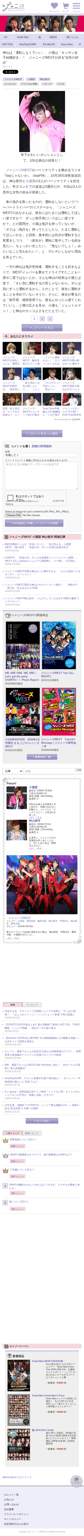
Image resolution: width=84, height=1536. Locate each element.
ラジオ (60, 84)
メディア (47, 84)
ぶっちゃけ (10, 84)
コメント (10, 460)
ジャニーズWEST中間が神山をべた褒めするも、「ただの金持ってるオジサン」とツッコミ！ (42, 573)
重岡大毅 (15, 923)
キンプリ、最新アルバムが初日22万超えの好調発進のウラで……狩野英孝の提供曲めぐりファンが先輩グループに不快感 (43, 1053)
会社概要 (9, 1509)
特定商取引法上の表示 (16, 1524)
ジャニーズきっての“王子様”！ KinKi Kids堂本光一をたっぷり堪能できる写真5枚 (71, 415)
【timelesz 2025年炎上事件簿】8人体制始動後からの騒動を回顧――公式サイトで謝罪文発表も (42, 1040)
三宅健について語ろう (22, 1169)
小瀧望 (31, 79)
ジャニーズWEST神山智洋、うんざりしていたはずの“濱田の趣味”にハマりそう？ (42, 600)
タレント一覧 (11, 1494)
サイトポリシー (12, 1519)
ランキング (32, 1005)
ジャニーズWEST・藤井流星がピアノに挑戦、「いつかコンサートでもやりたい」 (31, 365)
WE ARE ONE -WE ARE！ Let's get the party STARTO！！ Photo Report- (22, 676)
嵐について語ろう (19, 1201)
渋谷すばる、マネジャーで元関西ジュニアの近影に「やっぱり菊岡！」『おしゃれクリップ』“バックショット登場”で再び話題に (40, 1013)
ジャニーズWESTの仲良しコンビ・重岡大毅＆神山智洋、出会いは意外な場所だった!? (11, 365)
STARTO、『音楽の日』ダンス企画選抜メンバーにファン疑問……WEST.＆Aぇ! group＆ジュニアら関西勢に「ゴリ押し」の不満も (41, 559)
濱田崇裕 (31, 921)
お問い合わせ (11, 1504)
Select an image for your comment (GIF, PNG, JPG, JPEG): (37, 511)
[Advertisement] (42, 974)
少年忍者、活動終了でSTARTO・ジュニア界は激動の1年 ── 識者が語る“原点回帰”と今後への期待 (42, 1107)
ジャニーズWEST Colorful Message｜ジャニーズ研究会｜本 (58, 743)
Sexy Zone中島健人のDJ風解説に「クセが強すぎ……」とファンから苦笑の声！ (51, 416)
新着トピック (32, 1133)
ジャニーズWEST (13, 79)
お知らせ (9, 1499)
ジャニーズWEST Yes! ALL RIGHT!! (57, 674)
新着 (12, 1005)
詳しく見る (36, 817)
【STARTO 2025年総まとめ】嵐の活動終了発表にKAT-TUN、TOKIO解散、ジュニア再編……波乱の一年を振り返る (42, 1026)
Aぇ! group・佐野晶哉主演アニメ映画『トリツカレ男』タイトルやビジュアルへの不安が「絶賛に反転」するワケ (42, 1093)
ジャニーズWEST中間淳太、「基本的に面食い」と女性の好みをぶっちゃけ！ (11, 390)
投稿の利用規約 (42, 446)
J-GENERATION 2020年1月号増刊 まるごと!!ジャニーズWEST (22, 743)
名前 (7, 451)
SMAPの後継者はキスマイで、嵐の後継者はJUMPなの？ (41, 1154)
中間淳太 (64, 921)
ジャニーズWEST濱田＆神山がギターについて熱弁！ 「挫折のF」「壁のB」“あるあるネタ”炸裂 (42, 586)
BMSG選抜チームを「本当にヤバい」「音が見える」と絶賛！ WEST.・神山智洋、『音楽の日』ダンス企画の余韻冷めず (40, 546)
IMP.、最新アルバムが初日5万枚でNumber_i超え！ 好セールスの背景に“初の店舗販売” (42, 1066)
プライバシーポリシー (16, 1514)
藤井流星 (42, 921)
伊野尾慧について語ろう (23, 1139)
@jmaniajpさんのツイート (17, 1477)
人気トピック (12, 1133)
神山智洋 (44, 79)
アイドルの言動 (29, 84)
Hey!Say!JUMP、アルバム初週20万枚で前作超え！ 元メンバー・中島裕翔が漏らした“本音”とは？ (43, 1080)
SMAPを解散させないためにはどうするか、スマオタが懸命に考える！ (44, 1186)
